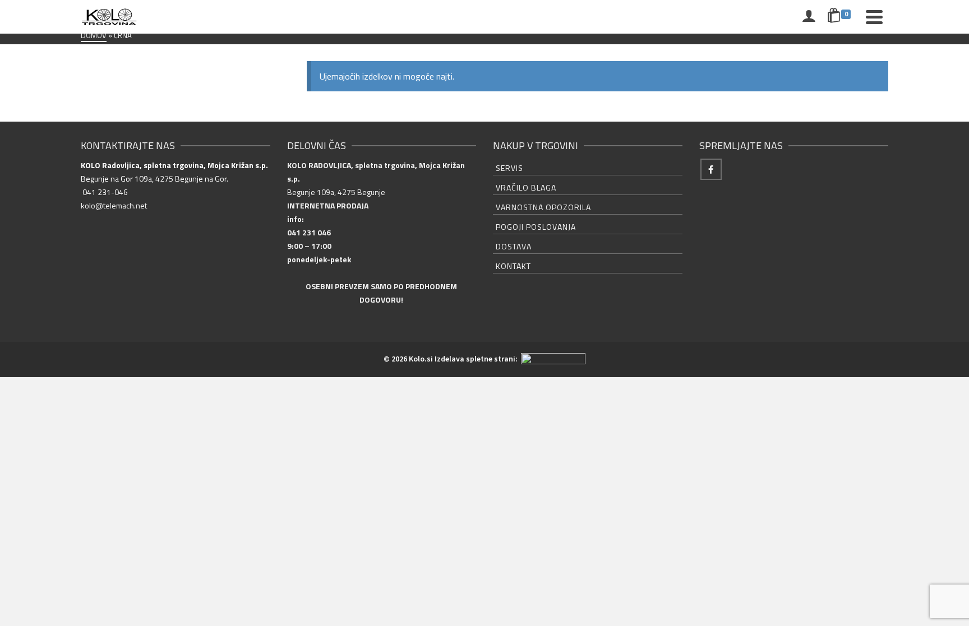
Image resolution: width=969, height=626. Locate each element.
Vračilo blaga (526, 187)
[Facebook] (711, 169)
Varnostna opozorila (543, 207)
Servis (509, 168)
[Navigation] (874, 17)
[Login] (809, 17)
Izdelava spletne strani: (477, 359)
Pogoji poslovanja (536, 227)
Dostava (514, 246)
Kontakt (513, 266)
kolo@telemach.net (114, 205)
